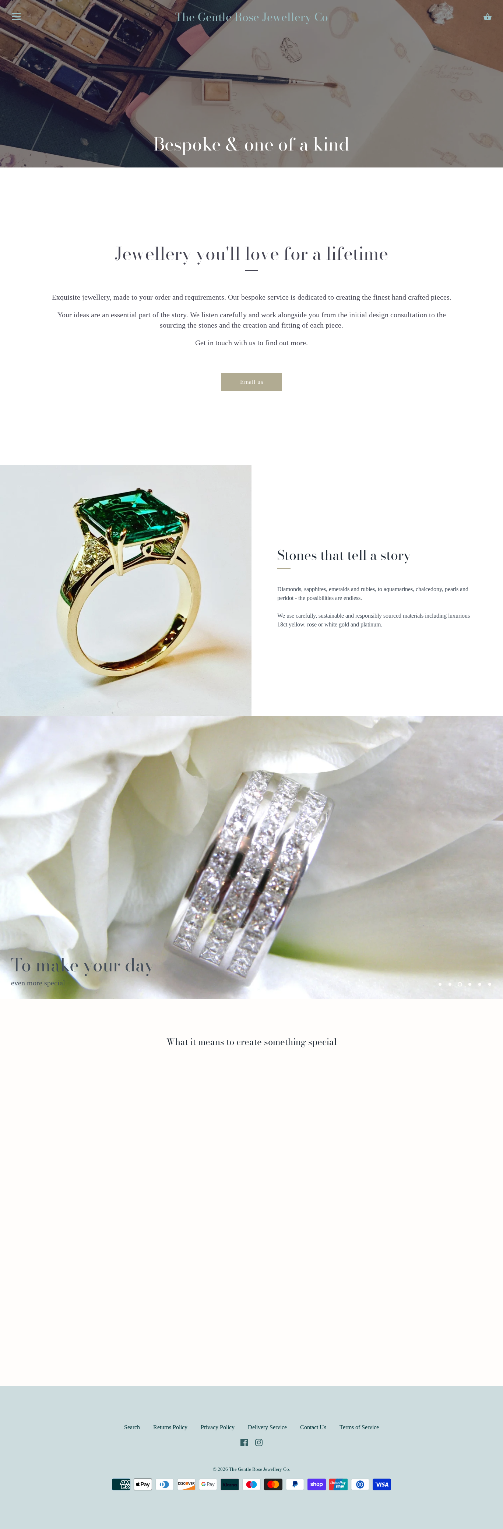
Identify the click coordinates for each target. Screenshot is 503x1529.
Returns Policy (170, 1427)
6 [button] (490, 984)
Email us (251, 382)
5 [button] (480, 984)
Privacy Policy (218, 1427)
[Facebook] (244, 1442)
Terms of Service (359, 1427)
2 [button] (450, 984)
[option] (251, 857)
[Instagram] (259, 1442)
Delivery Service (267, 1427)
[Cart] (487, 17)
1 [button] (440, 984)
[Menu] (16, 18)
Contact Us (313, 1427)
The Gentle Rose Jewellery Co (251, 17)
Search (132, 1427)
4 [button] (470, 984)
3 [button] (460, 984)
